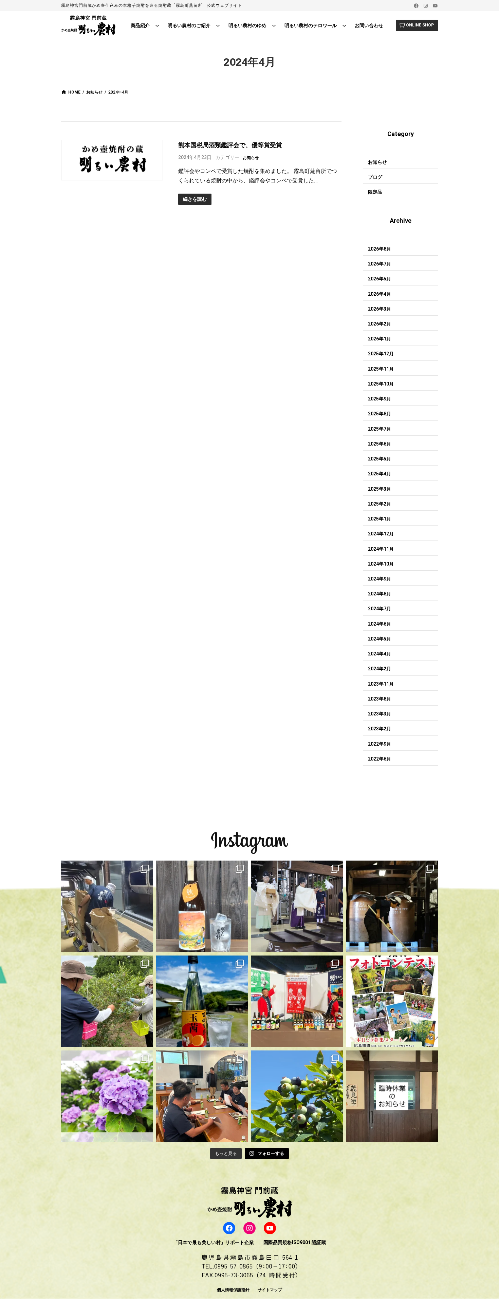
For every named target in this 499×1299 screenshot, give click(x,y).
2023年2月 (379, 728)
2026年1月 (379, 338)
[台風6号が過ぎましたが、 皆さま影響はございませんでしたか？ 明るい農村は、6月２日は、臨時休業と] (297, 1096)
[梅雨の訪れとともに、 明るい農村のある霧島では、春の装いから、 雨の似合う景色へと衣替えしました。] (107, 1096)
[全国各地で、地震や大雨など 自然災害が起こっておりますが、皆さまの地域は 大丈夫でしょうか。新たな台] (297, 1001)
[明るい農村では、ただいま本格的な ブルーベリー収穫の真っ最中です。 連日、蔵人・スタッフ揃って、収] (107, 1001)
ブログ (375, 177)
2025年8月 (379, 413)
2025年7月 (379, 429)
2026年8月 (379, 249)
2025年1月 (379, 518)
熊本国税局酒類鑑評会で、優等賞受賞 (230, 145)
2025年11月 (381, 369)
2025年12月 (381, 353)
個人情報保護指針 (233, 1289)
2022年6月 (379, 759)
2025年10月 (381, 384)
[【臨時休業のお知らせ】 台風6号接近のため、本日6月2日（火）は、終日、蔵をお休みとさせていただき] (392, 1096)
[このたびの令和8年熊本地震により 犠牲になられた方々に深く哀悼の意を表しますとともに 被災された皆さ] (392, 906)
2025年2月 (379, 504)
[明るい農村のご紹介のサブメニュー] (218, 25)
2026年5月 (379, 278)
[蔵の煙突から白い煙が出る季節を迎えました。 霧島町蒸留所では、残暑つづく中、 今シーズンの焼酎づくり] (107, 906)
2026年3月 (379, 309)
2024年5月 (379, 639)
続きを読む (195, 199)
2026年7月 (379, 264)
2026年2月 (379, 324)
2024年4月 (379, 653)
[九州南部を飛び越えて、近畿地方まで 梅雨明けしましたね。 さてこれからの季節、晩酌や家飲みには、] (202, 1001)
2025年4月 (379, 473)
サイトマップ (270, 1289)
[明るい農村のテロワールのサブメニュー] (344, 25)
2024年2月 (379, 668)
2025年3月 (379, 489)
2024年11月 (381, 549)
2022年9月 (379, 744)
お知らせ (251, 157)
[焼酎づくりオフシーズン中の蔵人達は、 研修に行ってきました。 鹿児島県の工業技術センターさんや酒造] (202, 1096)
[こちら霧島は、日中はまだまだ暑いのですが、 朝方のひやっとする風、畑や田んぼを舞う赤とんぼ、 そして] (202, 906)
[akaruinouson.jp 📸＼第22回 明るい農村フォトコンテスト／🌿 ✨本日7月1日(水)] (392, 1001)
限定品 (375, 192)
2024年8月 (379, 593)
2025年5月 (379, 458)
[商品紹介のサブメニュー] (157, 25)
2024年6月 (379, 624)
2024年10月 (381, 564)
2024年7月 (379, 608)
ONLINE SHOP (420, 25)
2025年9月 (379, 398)
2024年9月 (379, 579)
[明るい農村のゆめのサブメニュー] (274, 25)
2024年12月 (381, 533)
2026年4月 (379, 294)
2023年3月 (379, 713)
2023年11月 (381, 684)
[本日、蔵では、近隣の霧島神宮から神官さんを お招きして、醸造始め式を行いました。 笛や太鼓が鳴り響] (297, 906)
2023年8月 (379, 699)
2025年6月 (379, 444)
